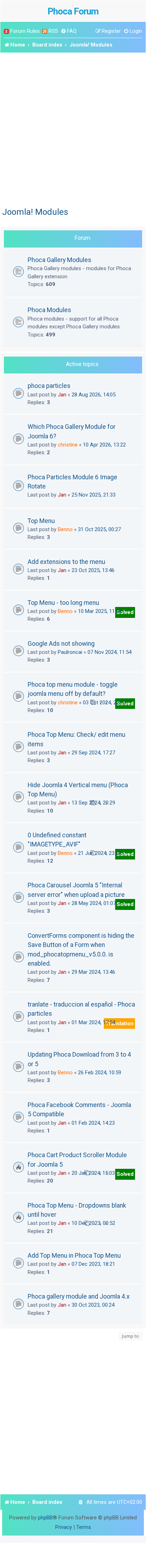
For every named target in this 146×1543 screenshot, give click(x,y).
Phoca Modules (49, 310)
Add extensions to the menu (66, 561)
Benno (65, 529)
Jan (62, 394)
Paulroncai (70, 652)
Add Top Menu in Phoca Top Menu (74, 1255)
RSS (53, 31)
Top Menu (41, 520)
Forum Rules (25, 31)
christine (68, 445)
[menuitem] (69, 31)
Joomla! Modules (35, 212)
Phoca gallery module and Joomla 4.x (79, 1296)
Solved (125, 612)
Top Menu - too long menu (63, 602)
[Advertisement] (73, 128)
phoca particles (49, 385)
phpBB (45, 1517)
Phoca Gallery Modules (59, 259)
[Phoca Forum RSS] (44, 31)
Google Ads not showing (61, 643)
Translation (119, 1023)
